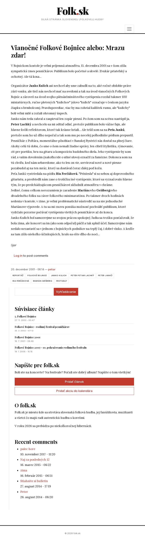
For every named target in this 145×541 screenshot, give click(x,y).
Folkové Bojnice (37, 275)
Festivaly (61, 281)
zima (23, 470)
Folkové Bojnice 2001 (27, 337)
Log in (18, 255)
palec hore (27, 449)
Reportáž (18, 275)
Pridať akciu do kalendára (74, 391)
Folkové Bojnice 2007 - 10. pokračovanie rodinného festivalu (50, 347)
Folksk (72, 10)
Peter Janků (105, 275)
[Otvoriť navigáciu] (129, 29)
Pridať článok (74, 381)
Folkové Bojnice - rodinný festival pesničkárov (42, 327)
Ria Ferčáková (21, 281)
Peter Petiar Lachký (82, 275)
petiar (52, 269)
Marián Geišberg (42, 281)
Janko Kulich (59, 275)
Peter (24, 492)
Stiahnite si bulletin (34, 481)
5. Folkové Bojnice (25, 316)
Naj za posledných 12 (35, 460)
